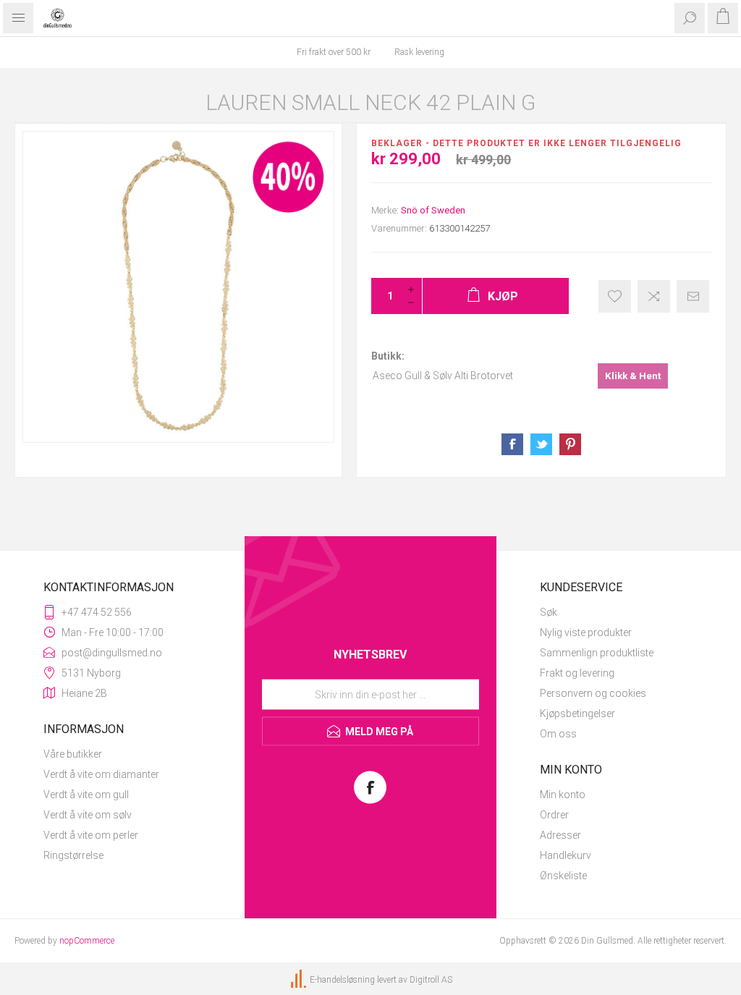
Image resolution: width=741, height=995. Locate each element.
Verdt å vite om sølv (87, 815)
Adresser (560, 835)
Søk (548, 612)
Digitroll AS (431, 980)
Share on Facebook (512, 444)
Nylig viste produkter (586, 632)
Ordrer (554, 815)
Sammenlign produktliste (596, 653)
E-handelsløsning (342, 980)
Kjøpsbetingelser (577, 713)
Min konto (562, 794)
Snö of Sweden (433, 210)
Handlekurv (565, 855)
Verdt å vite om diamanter (101, 774)
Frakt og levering (577, 673)
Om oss (558, 734)
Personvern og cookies (593, 693)
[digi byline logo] (299, 980)
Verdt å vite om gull (86, 794)
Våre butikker (72, 754)
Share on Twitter (541, 444)
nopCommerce (86, 941)
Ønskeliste (563, 875)
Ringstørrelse (73, 855)
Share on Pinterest (570, 444)
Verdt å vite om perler (90, 835)
